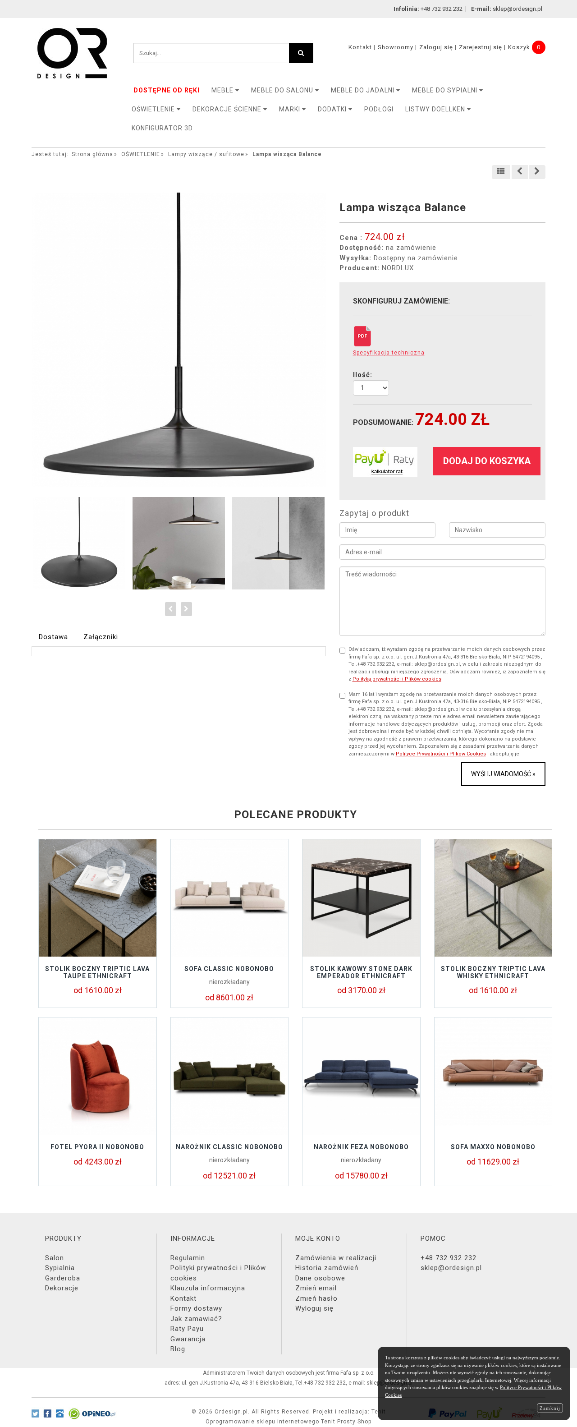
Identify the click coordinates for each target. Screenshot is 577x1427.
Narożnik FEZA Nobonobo (361, 1147)
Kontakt (360, 47)
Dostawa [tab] (53, 637)
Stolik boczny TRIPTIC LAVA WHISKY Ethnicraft (493, 972)
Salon (54, 1258)
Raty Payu (187, 1329)
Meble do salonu (283, 90)
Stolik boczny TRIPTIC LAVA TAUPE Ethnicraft (97, 972)
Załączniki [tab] (100, 637)
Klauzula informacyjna (207, 1288)
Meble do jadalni (363, 90)
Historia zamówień (326, 1268)
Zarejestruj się (480, 47)
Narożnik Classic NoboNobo (229, 1147)
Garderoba (62, 1278)
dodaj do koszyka (487, 461)
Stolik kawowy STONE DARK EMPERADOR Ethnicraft (361, 972)
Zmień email (316, 1288)
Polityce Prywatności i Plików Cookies (441, 754)
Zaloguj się (436, 47)
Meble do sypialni (445, 90)
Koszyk (519, 47)
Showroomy (395, 47)
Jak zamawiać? (196, 1319)
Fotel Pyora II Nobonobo (97, 1147)
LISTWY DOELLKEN (436, 109)
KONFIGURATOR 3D (162, 128)
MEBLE (223, 90)
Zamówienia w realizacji (335, 1258)
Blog (177, 1349)
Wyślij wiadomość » (503, 774)
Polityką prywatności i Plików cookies (397, 679)
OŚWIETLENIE (154, 109)
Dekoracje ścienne (227, 109)
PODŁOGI (379, 109)
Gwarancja (188, 1339)
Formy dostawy (196, 1308)
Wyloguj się (314, 1308)
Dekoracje (61, 1288)
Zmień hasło (316, 1298)
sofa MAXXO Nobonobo (493, 1147)
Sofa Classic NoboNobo (229, 968)
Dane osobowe (320, 1278)
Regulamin (187, 1258)
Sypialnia (60, 1268)
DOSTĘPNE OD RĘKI (166, 90)
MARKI (290, 109)
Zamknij (550, 1408)
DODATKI (333, 109)
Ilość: (362, 375)
